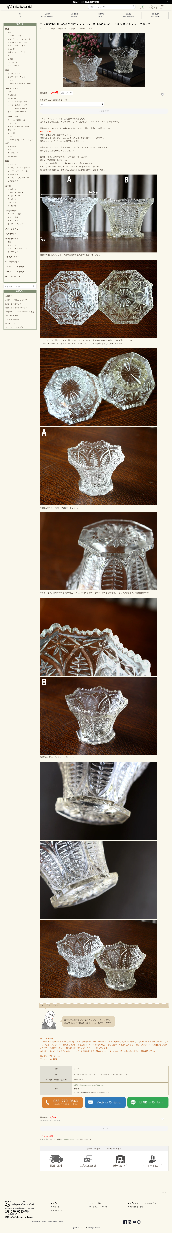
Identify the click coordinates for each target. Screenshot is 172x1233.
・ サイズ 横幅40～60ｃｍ (16, 108)
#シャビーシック (12, 262)
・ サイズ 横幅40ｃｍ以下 (16, 105)
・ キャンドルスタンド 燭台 (17, 126)
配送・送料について (13, 304)
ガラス (8, 186)
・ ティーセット (11, 174)
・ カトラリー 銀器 (13, 214)
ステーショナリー (12, 229)
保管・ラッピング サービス (16, 308)
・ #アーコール (11, 62)
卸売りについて (11, 323)
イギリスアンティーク (14, 267)
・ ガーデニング (11, 153)
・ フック (9, 136)
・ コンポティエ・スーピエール (18, 168)
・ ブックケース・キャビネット (18, 39)
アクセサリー (11, 234)
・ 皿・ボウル (10, 164)
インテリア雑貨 (11, 117)
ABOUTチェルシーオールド (47, 15)
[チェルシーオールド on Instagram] (128, 1222)
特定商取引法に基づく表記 (39, 1221)
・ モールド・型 (11, 220)
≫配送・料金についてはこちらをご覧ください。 (89, 1085)
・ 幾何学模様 (10, 95)
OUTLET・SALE (12, 277)
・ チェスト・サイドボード (16, 46)
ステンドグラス (11, 89)
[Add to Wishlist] (163, 94)
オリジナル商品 (11, 239)
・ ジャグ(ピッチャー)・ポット (17, 171)
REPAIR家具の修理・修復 (128, 15)
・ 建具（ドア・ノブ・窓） (16, 52)
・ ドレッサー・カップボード (17, 42)
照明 (7, 70)
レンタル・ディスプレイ (15, 327)
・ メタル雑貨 (10, 146)
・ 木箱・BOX (11, 130)
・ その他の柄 (10, 98)
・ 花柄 (8, 92)
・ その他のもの (11, 156)
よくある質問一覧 (12, 319)
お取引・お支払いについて (16, 300)
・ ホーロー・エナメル (14, 224)
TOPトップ (20, 15)
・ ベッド (9, 56)
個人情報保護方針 (52, 1221)
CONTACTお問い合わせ (155, 15)
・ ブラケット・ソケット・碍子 (18, 84)
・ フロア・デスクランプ (15, 77)
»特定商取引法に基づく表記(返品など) (51, 1120)
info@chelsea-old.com (69, 1139)
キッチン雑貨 (11, 211)
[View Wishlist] (153, 6)
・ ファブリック (11, 252)
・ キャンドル (10, 245)
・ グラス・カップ (12, 196)
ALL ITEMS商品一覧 (74, 15)
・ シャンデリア (11, 80)
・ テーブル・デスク (13, 36)
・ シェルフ (10, 49)
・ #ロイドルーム (12, 65)
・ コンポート (10, 189)
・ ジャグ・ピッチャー (14, 192)
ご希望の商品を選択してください (54, 100)
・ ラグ (8, 150)
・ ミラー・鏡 (10, 123)
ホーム (42, 28)
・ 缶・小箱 (10, 133)
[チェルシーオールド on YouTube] (133, 1222)
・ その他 (9, 59)
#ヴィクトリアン (12, 257)
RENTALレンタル (101, 15)
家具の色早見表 (11, 316)
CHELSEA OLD (84, 1227)
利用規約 (61, 1221)
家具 (7, 29)
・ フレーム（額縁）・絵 (15, 120)
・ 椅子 (8, 32)
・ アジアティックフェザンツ (17, 178)
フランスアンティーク (14, 272)
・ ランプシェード (12, 74)
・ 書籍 (8, 242)
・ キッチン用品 (11, 217)
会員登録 (9, 296)
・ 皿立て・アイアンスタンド (17, 249)
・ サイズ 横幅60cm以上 (15, 112)
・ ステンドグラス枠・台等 (16, 102)
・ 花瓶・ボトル (11, 202)
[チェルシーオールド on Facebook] (123, 1222)
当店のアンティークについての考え (19, 312)
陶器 (7, 161)
